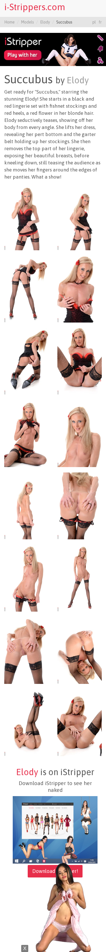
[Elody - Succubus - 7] (26, 433)
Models (27, 22)
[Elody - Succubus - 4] (79, 289)
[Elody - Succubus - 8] (79, 433)
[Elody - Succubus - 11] (26, 578)
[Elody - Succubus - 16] (79, 722)
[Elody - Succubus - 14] (79, 650)
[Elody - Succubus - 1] (26, 216)
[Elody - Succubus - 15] (26, 722)
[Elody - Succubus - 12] (79, 578)
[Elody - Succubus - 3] (26, 289)
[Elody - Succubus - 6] (79, 361)
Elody (45, 22)
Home (9, 22)
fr (100, 22)
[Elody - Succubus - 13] (26, 650)
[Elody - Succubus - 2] (79, 216)
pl (94, 22)
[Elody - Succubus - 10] (79, 505)
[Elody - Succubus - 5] (26, 361)
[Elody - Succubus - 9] (26, 505)
